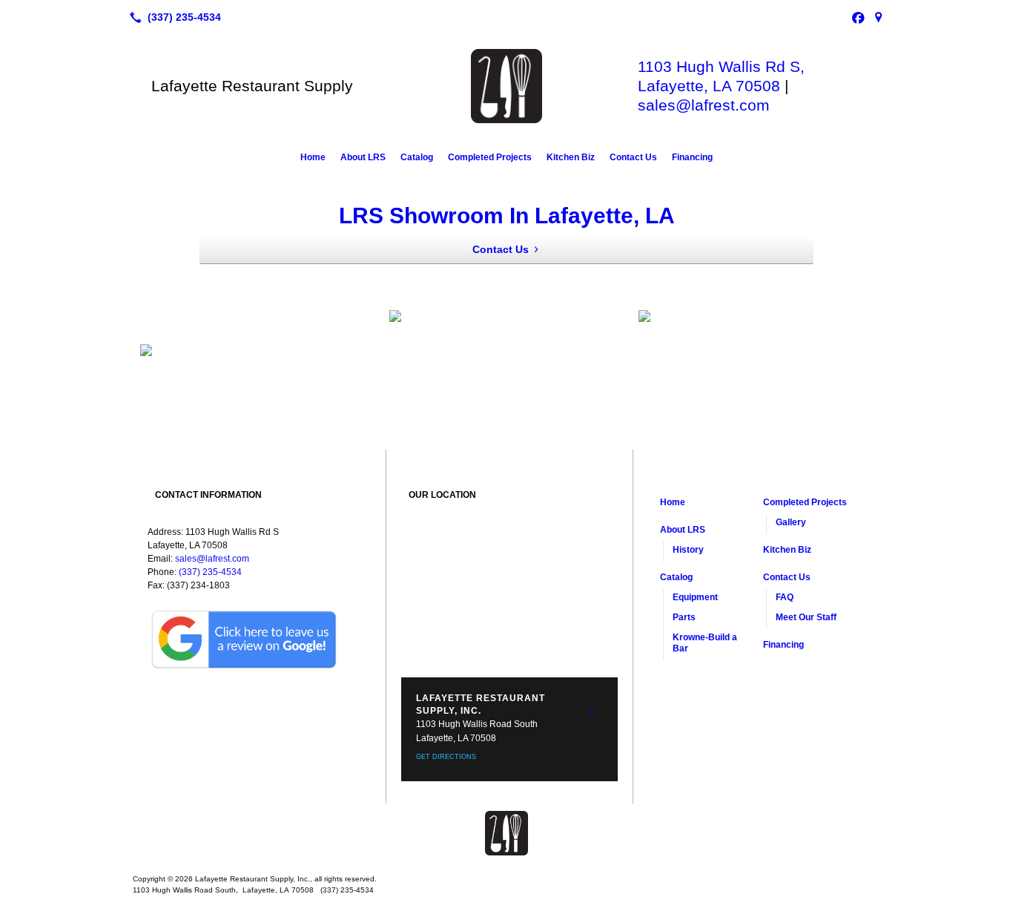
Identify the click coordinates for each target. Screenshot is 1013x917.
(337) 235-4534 (210, 572)
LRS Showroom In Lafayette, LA (507, 215)
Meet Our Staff (806, 617)
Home (313, 157)
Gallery (791, 522)
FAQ (784, 597)
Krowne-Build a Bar (705, 643)
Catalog (416, 157)
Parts (684, 617)
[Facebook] (858, 17)
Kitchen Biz (571, 157)
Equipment (695, 597)
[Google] (878, 17)
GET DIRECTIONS (446, 756)
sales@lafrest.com (704, 105)
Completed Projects (490, 157)
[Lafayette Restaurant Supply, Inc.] (506, 833)
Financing (692, 157)
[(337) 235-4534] (172, 17)
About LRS (363, 157)
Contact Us (633, 157)
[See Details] (592, 711)
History (688, 550)
